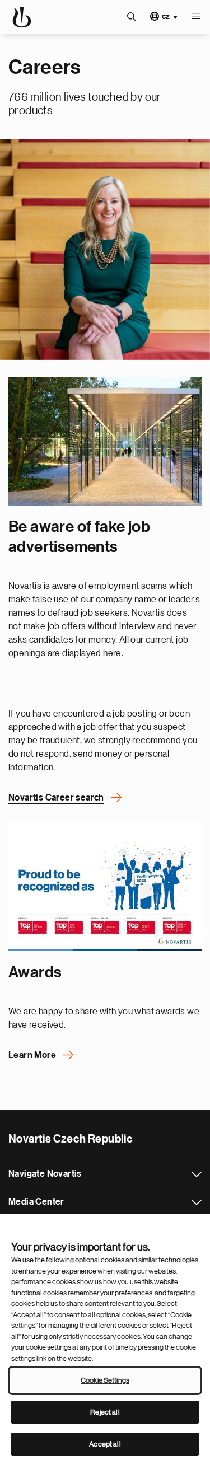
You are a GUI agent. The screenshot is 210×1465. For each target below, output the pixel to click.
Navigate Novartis (197, 1174)
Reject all (104, 1412)
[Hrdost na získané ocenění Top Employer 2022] (105, 886)
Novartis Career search (56, 797)
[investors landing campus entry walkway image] (105, 441)
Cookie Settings (105, 1380)
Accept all (104, 1444)
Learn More (32, 1055)
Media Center (197, 1202)
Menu (196, 17)
